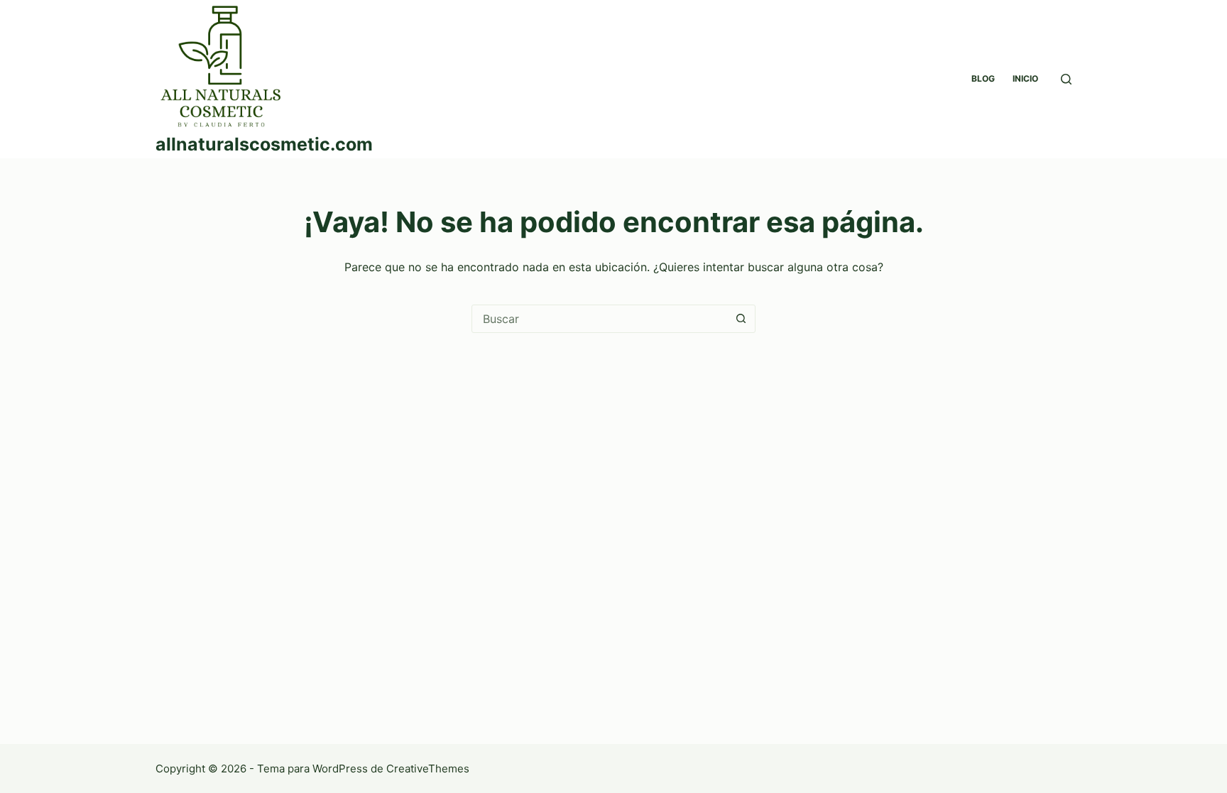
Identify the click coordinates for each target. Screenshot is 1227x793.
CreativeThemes (427, 768)
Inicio (1025, 78)
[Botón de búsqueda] (740, 319)
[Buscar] (1066, 79)
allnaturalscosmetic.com (264, 144)
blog (983, 78)
